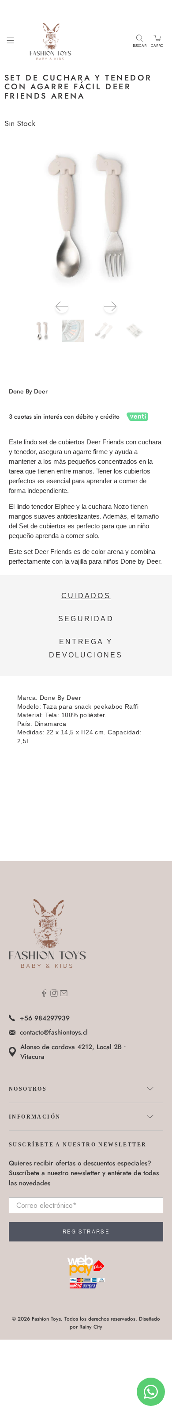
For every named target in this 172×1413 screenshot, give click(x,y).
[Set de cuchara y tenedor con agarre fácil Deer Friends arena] (86, 216)
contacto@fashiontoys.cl (54, 1032)
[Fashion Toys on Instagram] (54, 994)
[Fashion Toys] (73, 41)
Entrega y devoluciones (86, 648)
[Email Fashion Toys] (63, 994)
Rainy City (90, 1326)
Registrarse (86, 1232)
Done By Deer (28, 391)
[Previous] (61, 306)
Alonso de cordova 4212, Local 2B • (73, 1052)
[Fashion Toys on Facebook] (44, 994)
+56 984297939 (45, 1018)
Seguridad (86, 618)
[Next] (110, 306)
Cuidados (86, 596)
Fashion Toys (46, 1318)
